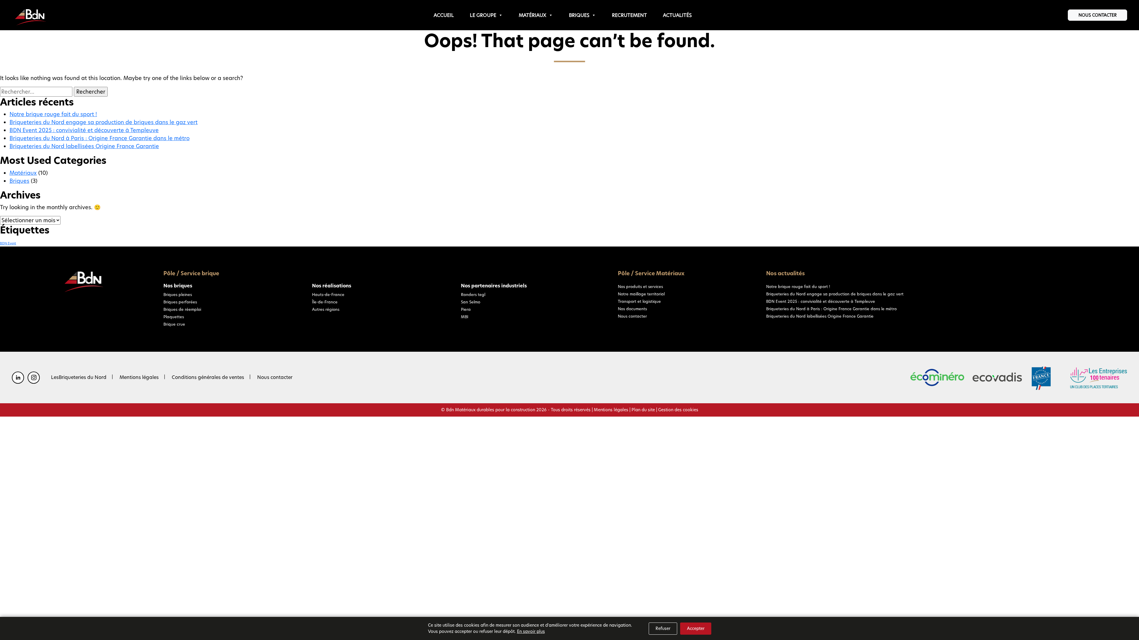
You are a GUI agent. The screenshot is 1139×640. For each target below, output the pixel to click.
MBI (464, 316)
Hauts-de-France (328, 294)
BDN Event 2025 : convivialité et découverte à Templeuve (84, 130)
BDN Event (8, 243)
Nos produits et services (640, 286)
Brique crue (174, 324)
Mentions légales (139, 377)
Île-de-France (325, 302)
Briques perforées (180, 302)
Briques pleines (177, 294)
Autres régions (325, 309)
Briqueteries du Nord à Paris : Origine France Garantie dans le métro (99, 138)
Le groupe (483, 15)
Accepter (695, 628)
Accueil (444, 15)
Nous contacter (1097, 15)
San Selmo (470, 302)
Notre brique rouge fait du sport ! (53, 114)
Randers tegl (473, 294)
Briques (579, 15)
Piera (466, 309)
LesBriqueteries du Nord (78, 377)
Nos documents (632, 308)
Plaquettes (173, 316)
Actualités (677, 15)
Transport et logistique (639, 301)
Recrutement (629, 15)
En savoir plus (531, 631)
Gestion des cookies (678, 410)
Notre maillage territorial (641, 294)
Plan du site (643, 410)
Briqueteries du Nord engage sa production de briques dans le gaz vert (103, 122)
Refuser (663, 628)
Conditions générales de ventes (208, 377)
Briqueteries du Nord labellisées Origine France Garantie (84, 146)
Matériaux (532, 15)
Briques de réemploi (182, 309)
